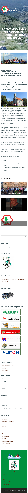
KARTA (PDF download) (7, 281)
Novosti (21, 66)
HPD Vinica (5, 373)
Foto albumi (6, 484)
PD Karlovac (5, 370)
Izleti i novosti (6, 486)
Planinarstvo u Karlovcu (7, 441)
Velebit (5, 479)
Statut (3, 433)
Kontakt (4, 446)
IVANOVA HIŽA (7, 481)
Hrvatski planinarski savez (8, 365)
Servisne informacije (6, 443)
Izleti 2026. (4, 438)
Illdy (7, 490)
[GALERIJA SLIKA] (7, 300)
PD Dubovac (5, 368)
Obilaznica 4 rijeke (7, 476)
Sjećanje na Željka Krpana (8, 421)
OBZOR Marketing (21, 490)
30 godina (4, 419)
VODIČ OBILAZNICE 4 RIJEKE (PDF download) (13, 279)
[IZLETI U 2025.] (7, 269)
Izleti (3, 424)
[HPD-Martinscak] (9, 17)
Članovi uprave (5, 436)
